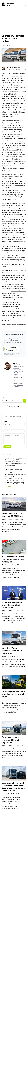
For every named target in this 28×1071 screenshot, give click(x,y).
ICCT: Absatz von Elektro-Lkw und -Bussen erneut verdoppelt (13, 559)
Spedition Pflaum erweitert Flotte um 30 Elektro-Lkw (12, 650)
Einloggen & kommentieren (15, 410)
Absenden (7, 446)
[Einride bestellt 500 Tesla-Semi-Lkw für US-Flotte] (14, 504)
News (8, 45)
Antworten (10, 486)
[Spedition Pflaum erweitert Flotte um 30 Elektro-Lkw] (14, 638)
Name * (6, 421)
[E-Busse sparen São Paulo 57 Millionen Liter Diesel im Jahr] (14, 682)
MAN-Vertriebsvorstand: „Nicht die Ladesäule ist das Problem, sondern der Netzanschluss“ (13, 787)
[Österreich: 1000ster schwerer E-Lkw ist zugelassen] (14, 728)
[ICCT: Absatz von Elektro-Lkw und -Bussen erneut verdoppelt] (14, 547)
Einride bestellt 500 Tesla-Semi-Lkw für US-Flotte (13, 514)
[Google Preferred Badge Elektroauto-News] (11, 349)
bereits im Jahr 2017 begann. (11, 284)
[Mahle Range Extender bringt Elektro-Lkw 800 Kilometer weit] (14, 593)
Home (3, 45)
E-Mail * (6, 428)
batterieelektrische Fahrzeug (11, 92)
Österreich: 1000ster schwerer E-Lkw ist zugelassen (11, 740)
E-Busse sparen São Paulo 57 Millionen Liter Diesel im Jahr (13, 694)
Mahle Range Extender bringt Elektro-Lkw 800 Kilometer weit (12, 605)
